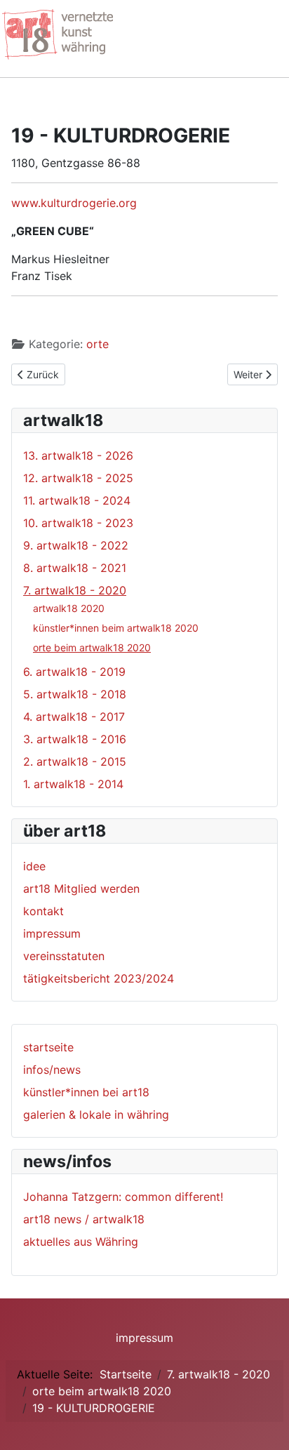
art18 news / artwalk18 (83, 1219)
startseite (48, 1047)
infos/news (52, 1070)
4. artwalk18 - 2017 (74, 717)
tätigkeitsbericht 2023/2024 (98, 978)
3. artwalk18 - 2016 (74, 739)
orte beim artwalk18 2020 (92, 647)
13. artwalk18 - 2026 (78, 455)
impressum (52, 933)
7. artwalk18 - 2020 (74, 590)
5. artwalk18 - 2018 (74, 694)
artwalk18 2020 (69, 608)
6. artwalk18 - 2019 (74, 672)
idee (34, 866)
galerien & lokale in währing (96, 1115)
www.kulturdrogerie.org (74, 203)
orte (97, 344)
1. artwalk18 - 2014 (73, 784)
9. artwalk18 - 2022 (75, 545)
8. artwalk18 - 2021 (74, 568)
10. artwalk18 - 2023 (78, 523)
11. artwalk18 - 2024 (76, 500)
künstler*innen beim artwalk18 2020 (116, 628)
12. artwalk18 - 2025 (78, 478)
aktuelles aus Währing (80, 1242)
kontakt (43, 911)
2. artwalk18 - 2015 (74, 761)
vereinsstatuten (64, 956)
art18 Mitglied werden (81, 889)
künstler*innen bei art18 (86, 1092)
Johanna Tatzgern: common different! (123, 1197)
